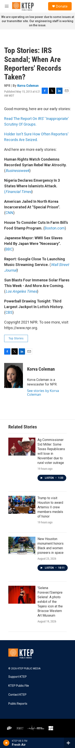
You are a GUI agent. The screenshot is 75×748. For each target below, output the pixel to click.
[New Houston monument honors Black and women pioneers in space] (21, 546)
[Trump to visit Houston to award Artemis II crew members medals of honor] (21, 505)
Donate (62, 6)
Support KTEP (17, 676)
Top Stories (16, 338)
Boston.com (55, 228)
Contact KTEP (17, 694)
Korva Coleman (28, 85)
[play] (6, 743)
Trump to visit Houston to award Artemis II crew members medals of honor (50, 507)
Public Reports (17, 703)
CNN (9, 212)
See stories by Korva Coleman (43, 392)
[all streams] (69, 743)
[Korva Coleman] (13, 375)
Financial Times (18, 191)
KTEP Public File (18, 685)
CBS (8, 312)
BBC (8, 249)
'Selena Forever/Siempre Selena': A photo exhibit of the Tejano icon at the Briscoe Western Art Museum (50, 601)
